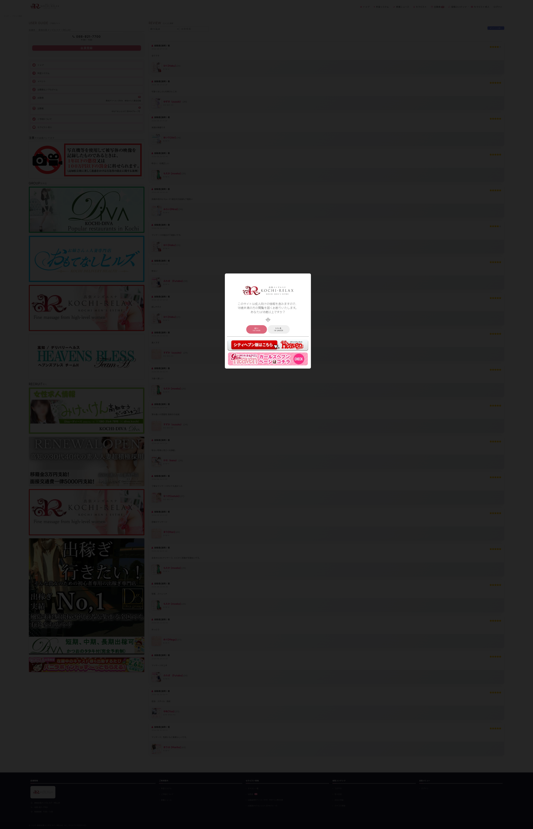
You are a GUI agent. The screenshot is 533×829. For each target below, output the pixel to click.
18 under (278, 329)
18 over (257, 329)
